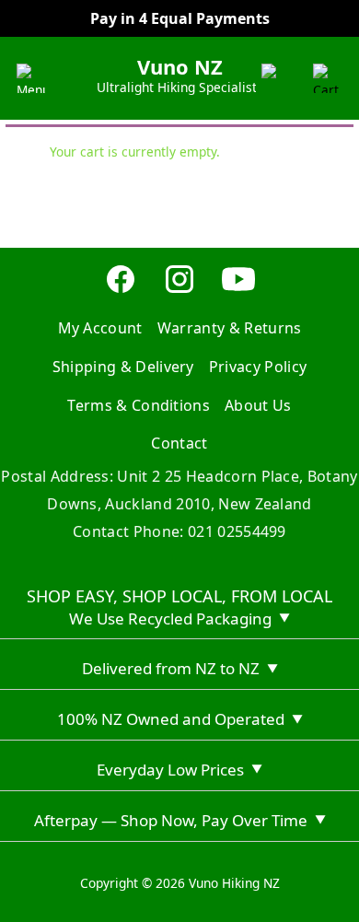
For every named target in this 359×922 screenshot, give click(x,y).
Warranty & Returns (229, 328)
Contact (179, 443)
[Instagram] (179, 290)
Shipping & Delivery (123, 366)
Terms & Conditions (138, 405)
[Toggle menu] (31, 78)
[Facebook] (120, 290)
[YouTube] (238, 290)
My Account (100, 328)
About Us (258, 405)
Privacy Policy (258, 366)
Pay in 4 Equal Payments (180, 18)
